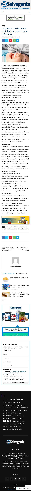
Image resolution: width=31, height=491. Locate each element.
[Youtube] (24, 479)
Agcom (4, 399)
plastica (19, 421)
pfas (14, 421)
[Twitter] (6, 40)
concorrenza (23, 226)
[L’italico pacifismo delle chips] (6, 279)
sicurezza (5, 426)
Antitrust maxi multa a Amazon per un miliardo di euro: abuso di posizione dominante (19, 294)
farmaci (20, 410)
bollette (23, 405)
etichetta (15, 410)
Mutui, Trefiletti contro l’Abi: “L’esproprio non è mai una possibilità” (8, 249)
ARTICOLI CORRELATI (8, 273)
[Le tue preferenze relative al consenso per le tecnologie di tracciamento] (23, 488)
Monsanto (12, 418)
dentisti (4, 228)
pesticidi (7, 421)
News (3, 25)
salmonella (14, 424)
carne (4, 407)
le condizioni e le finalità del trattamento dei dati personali (15, 372)
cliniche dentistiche (14, 226)
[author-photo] (15, 264)
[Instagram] (11, 478)
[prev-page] (3, 300)
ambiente (9, 402)
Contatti (15, 484)
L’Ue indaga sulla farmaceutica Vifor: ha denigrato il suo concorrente (19, 287)
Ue (15, 429)
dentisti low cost (10, 228)
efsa (11, 410)
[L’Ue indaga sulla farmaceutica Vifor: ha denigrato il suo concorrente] (6, 287)
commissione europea (11, 407)
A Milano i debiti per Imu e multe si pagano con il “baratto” (22, 249)
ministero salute (20, 415)
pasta (21, 418)
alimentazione (16, 399)
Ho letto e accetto (15, 372)
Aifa (7, 400)
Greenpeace (18, 413)
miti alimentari (6, 418)
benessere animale (14, 405)
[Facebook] (3, 40)
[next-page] (5, 300)
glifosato (9, 413)
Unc (27, 228)
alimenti (4, 402)
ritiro (10, 424)
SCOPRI (15, 334)
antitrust (17, 402)
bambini (6, 405)
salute (21, 423)
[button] (2, 12)
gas (3, 413)
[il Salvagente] (15, 5)
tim (13, 429)
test (10, 429)
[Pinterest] (10, 40)
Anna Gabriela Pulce (8, 36)
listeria (14, 415)
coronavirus (24, 408)
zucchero (19, 429)
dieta (4, 410)
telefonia (5, 429)
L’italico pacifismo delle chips (19, 277)
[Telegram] (17, 40)
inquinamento (7, 415)
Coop (18, 408)
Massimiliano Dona (20, 228)
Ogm (18, 418)
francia (25, 410)
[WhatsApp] (14, 40)
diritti (7, 410)
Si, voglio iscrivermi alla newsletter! (15, 382)
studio (19, 426)
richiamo (5, 424)
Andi (7, 226)
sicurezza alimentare (12, 426)
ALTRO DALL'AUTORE (21, 273)
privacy (23, 421)
